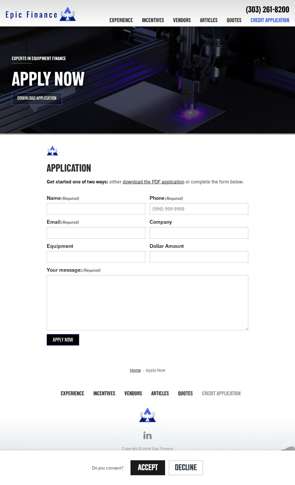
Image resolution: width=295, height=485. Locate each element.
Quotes (234, 20)
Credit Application (270, 20)
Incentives (153, 20)
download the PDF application (153, 182)
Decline (186, 467)
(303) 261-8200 (267, 9)
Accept (148, 467)
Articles (209, 20)
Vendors (182, 20)
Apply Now (63, 340)
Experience (121, 20)
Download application (36, 98)
